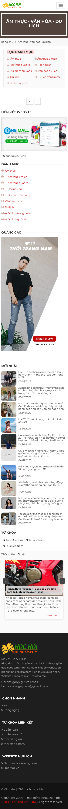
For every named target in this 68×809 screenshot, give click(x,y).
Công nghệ (11, 710)
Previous (5, 581)
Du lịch (14, 76)
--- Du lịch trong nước (17, 213)
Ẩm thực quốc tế (20, 64)
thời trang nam (14, 744)
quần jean (11, 729)
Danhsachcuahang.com (20, 763)
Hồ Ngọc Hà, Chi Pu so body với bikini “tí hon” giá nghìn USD (41, 468)
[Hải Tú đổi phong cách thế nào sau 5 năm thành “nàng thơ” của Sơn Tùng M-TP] (8, 379)
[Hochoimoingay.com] (11, 6)
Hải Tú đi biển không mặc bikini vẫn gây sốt (40, 420)
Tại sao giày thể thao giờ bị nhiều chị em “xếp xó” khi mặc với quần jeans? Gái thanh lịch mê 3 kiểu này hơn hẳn (41, 516)
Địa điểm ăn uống (21, 70)
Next (62, 581)
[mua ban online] (34, 134)
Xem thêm (53, 615)
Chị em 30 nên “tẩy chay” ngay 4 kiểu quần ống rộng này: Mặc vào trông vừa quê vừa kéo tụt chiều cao (42, 453)
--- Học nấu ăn (13, 188)
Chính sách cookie (30, 789)
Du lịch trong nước (48, 76)
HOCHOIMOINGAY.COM (18, 802)
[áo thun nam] (29, 294)
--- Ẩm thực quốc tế (16, 182)
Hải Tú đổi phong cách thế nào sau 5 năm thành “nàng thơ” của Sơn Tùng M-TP (40, 374)
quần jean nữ (13, 734)
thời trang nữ (13, 739)
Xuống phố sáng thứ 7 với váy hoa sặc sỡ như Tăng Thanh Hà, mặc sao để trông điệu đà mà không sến (41, 390)
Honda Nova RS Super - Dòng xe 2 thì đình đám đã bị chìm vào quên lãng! (31, 590)
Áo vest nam (37, 539)
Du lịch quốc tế (19, 82)
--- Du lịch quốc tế (15, 219)
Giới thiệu (8, 789)
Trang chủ (7, 41)
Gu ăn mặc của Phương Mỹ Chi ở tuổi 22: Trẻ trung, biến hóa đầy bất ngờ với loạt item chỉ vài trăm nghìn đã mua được (41, 439)
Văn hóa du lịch (47, 70)
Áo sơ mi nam (14, 539)
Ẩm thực (15, 58)
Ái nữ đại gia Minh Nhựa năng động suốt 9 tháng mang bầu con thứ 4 (40, 483)
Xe (5, 705)
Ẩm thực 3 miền (47, 58)
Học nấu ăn (44, 64)
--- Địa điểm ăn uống (17, 195)
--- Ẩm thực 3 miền (15, 176)
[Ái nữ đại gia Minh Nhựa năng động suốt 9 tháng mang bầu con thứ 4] (8, 490)
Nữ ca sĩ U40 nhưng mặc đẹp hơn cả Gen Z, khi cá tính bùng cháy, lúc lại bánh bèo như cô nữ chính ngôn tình (41, 406)
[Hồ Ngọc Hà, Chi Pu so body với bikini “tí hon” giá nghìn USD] (8, 474)
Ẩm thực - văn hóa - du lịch (34, 41)
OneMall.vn (11, 768)
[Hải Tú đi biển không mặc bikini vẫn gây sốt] (8, 427)
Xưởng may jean (15, 155)
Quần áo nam (14, 545)
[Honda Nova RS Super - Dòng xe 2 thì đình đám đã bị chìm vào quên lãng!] (33, 577)
